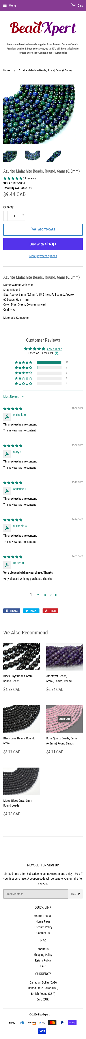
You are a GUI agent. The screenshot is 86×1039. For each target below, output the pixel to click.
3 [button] (45, 595)
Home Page (43, 921)
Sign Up (75, 893)
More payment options (43, 256)
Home (6, 70)
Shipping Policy (43, 954)
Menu (12, 5)
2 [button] (38, 595)
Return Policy (43, 960)
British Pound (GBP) (43, 993)
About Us (43, 949)
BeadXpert (44, 1014)
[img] (12, 409)
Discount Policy (43, 927)
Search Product (43, 915)
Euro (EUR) (43, 999)
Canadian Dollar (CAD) (43, 982)
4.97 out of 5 (54, 349)
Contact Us (43, 933)
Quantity (8, 207)
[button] (13, 178)
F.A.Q (43, 966)
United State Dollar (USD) (43, 988)
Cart (80, 5)
